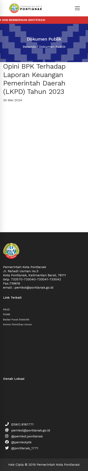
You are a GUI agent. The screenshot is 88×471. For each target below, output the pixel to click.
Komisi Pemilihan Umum (17, 324)
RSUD (6, 309)
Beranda (29, 47)
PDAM (6, 314)
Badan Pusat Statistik (16, 319)
